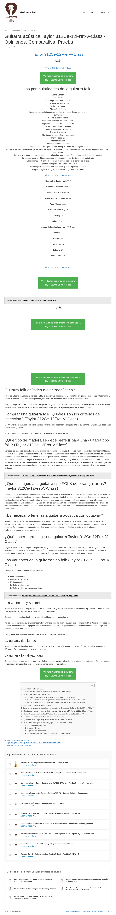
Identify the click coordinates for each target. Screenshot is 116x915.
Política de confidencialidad (93, 911)
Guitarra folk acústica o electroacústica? (37, 705)
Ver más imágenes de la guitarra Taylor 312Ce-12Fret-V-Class (49, 692)
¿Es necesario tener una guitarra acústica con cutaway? (43, 717)
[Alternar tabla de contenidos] (91, 685)
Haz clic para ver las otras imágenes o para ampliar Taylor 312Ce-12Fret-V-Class (56, 700)
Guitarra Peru (29, 12)
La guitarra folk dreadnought (37, 731)
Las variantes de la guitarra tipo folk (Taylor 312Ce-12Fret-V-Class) (47, 723)
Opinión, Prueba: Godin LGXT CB (19, 745)
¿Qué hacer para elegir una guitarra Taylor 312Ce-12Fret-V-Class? (47, 720)
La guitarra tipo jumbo (34, 728)
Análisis (103, 12)
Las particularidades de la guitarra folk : (37, 694)
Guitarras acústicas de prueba (23, 30)
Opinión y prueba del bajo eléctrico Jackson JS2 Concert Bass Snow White (34, 743)
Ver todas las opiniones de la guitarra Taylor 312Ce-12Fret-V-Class (51, 697)
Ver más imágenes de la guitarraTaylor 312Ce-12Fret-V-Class (58, 78)
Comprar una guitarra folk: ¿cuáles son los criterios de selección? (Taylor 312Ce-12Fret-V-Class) (58, 708)
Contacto (108, 911)
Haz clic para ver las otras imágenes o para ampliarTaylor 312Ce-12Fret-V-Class (58, 325)
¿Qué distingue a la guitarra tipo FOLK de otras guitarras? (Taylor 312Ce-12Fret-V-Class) (55, 714)
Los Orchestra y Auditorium (36, 725)
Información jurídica (73, 911)
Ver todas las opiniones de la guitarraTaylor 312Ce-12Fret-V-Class (58, 283)
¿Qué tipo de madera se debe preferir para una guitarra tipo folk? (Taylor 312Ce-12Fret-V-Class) (58, 711)
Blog (91, 12)
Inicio (83, 12)
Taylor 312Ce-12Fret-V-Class (58, 54)
